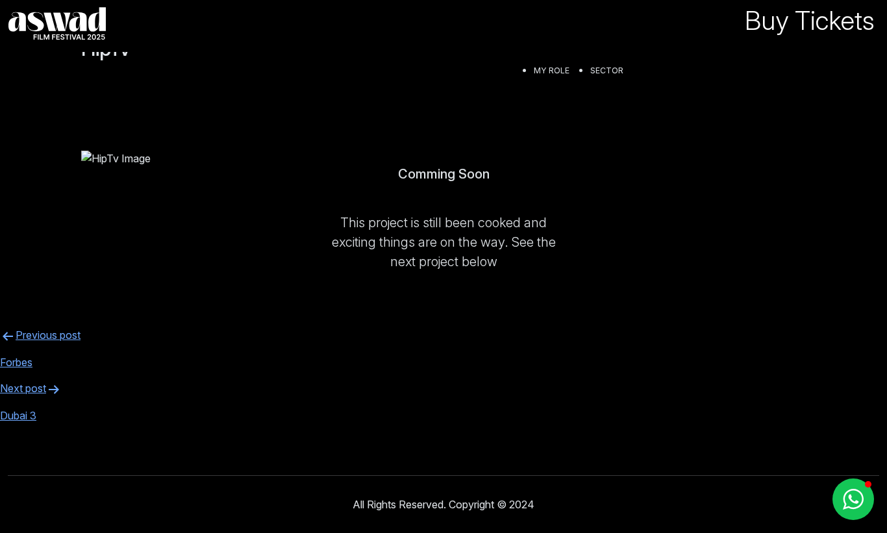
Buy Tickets (809, 20)
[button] (853, 499)
